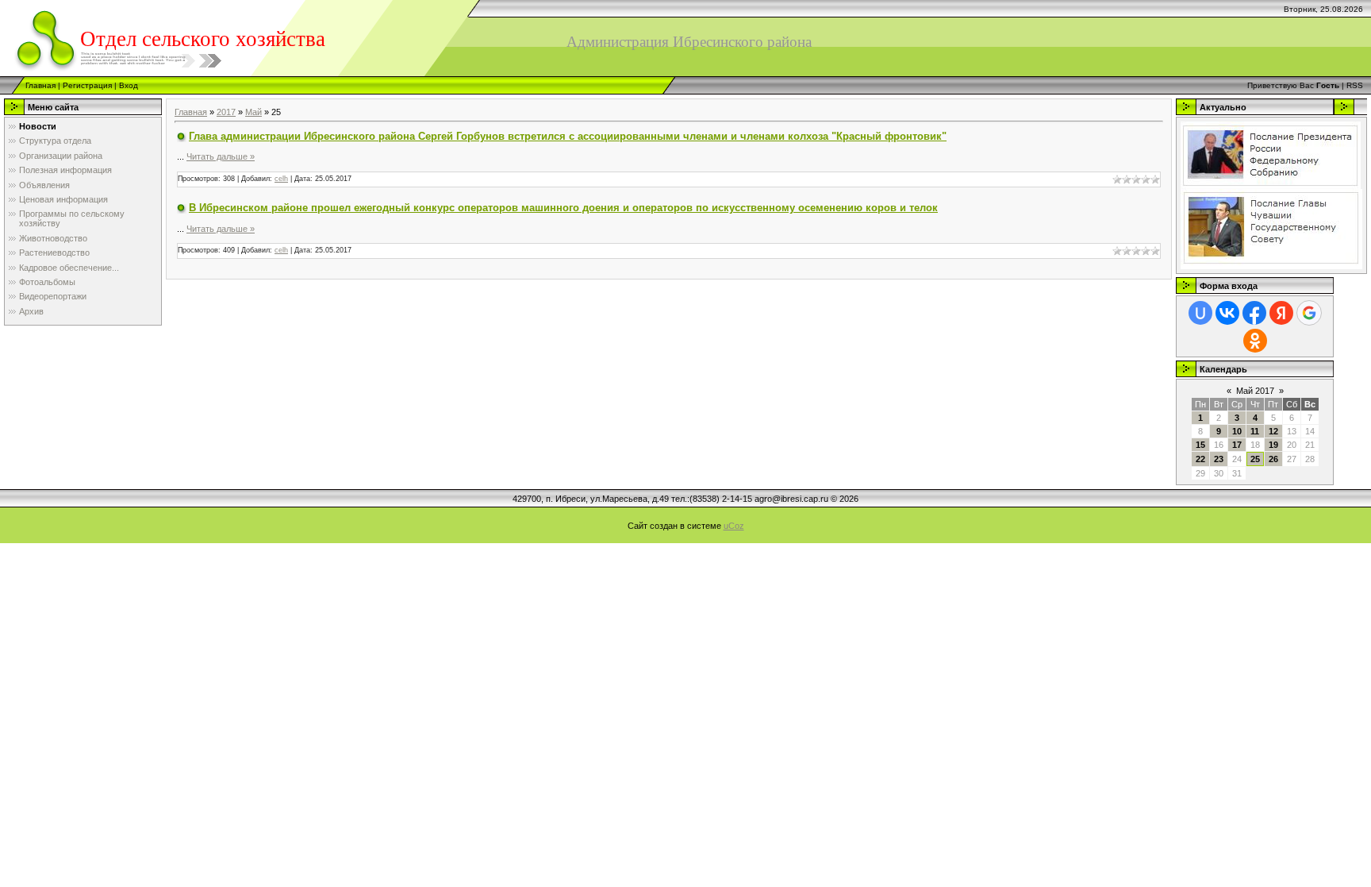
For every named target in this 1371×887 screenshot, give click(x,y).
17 (1237, 444)
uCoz (734, 525)
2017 (226, 112)
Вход (128, 85)
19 (1273, 444)
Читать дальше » (220, 156)
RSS (1354, 85)
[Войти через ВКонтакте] (1227, 313)
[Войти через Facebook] (1254, 313)
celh (281, 179)
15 (1200, 444)
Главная (40, 85)
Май (253, 112)
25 (1255, 459)
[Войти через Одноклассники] (1255, 341)
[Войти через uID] (1200, 313)
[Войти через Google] (1309, 313)
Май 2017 (1255, 390)
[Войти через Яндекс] (1281, 313)
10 (1237, 431)
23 (1218, 459)
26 (1273, 459)
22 (1200, 459)
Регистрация (87, 85)
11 (1254, 431)
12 (1273, 431)
